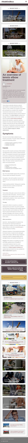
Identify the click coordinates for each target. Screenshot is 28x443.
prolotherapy (19, 227)
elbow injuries (5, 254)
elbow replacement (11, 254)
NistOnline (9, 83)
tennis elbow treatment (7, 255)
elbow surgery (17, 254)
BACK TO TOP (5, 441)
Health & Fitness (5, 253)
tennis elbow (22, 254)
